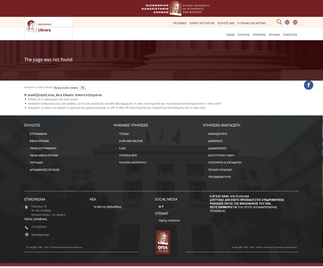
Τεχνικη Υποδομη (220, 169)
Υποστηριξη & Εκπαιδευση (225, 162)
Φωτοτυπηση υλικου (221, 155)
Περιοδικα (36, 162)
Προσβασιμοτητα (219, 177)
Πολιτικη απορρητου (132, 162)
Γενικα (230, 34)
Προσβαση (180, 23)
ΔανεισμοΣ (215, 141)
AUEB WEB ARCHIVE (131, 141)
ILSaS (122, 148)
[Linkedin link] (160, 206)
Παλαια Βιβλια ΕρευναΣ (44, 155)
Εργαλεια (274, 34)
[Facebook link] (163, 206)
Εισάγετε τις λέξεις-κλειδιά (38, 87)
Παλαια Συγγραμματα (43, 148)
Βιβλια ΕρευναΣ (39, 141)
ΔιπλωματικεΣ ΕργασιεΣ (44, 169)
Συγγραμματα (38, 134)
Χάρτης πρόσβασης (35, 219)
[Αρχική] (161, 14)
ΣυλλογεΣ (244, 34)
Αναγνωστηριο (217, 134)
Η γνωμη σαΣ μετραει (252, 23)
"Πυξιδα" (124, 134)
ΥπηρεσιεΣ (259, 34)
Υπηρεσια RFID (128, 155)
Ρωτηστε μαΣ (226, 23)
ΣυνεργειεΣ (290, 34)
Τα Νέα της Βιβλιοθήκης (107, 207)
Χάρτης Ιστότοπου (169, 220)
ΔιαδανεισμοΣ (217, 148)
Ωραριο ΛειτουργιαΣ (202, 23)
